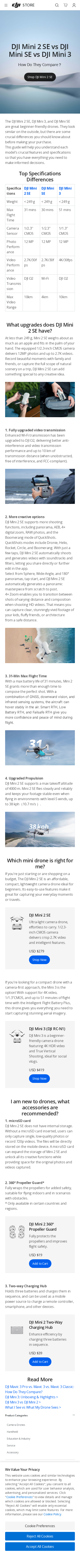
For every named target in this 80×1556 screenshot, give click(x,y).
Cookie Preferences (19, 1497)
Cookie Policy (52, 1514)
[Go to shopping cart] (65, 5)
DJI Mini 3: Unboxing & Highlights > (31, 1397)
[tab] (40, 1415)
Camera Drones (16, 1425)
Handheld (12, 1432)
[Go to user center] (74, 5)
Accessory (13, 1452)
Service (11, 1445)
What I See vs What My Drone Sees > (33, 1407)
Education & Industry (18, 1438)
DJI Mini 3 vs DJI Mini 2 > (23, 1402)
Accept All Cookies (40, 1546)
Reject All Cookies (40, 1536)
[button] (40, 607)
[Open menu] (6, 5)
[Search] (57, 5)
